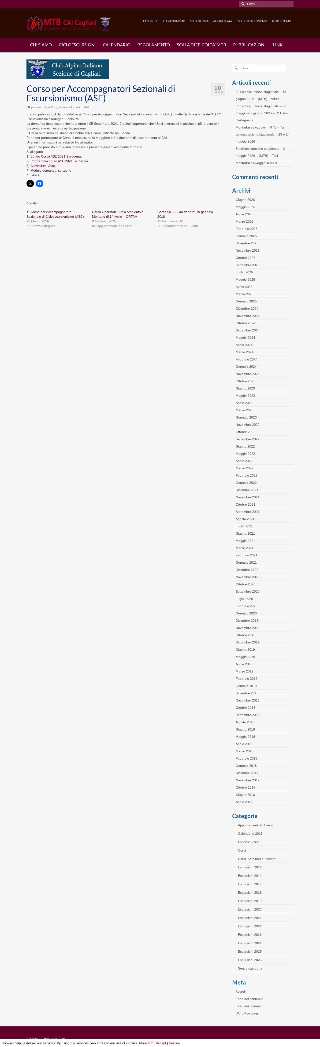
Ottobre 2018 (245, 707)
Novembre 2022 (248, 424)
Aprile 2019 (244, 664)
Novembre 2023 (248, 374)
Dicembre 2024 (247, 308)
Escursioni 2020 (250, 909)
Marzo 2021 (244, 548)
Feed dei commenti (250, 1006)
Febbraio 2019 (246, 678)
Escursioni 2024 (250, 943)
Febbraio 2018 (246, 758)
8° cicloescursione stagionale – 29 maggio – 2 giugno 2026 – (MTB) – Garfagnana (262, 113)
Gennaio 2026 (246, 236)
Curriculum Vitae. (43, 166)
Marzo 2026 (244, 221)
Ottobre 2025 (245, 258)
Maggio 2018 (245, 736)
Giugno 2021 (245, 533)
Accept (161, 1043)
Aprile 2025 (244, 287)
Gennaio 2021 (246, 562)
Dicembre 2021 (247, 490)
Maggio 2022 (245, 454)
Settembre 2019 (248, 642)
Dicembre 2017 (247, 773)
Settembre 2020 (248, 591)
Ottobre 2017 (245, 787)
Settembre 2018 (248, 715)
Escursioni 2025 (250, 951)
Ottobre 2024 (245, 323)
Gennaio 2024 (246, 366)
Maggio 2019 (245, 657)
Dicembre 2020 (247, 570)
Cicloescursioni (249, 842)
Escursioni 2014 (250, 876)
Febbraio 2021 (246, 555)
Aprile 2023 (244, 403)
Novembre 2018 (248, 700)
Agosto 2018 (245, 722)
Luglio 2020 (244, 599)
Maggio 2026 (245, 207)
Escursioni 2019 (250, 901)
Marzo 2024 (244, 352)
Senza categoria (250, 968)
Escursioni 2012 (250, 867)
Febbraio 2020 (246, 606)
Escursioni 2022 (250, 926)
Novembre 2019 (248, 628)
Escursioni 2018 (250, 892)
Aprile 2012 (244, 802)
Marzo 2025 (244, 294)
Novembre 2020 (248, 577)
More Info (146, 1043)
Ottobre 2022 (245, 432)
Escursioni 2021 (250, 918)
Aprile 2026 (244, 214)
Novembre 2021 (248, 497)
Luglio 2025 (244, 272)
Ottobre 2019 (245, 635)
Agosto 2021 (245, 519)
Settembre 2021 (248, 512)
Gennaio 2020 (246, 613)
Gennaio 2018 (246, 766)
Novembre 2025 (248, 250)
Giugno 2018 (245, 729)
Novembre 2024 (248, 316)
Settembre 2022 (248, 439)
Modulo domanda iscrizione (50, 170)
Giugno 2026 (245, 200)
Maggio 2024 (245, 337)
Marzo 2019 (244, 671)
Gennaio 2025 (246, 301)
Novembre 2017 (248, 780)
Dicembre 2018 (247, 693)
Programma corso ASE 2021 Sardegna (59, 161)
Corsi (47, 107)
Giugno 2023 (245, 388)
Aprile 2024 (244, 345)
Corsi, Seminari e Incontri (65, 107)
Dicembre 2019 (247, 620)
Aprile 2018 (244, 744)
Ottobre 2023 (245, 381)
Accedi (241, 991)
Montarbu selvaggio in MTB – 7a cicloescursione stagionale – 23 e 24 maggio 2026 (263, 134)
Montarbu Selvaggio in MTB (256, 163)
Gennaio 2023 (246, 417)
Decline (174, 1043)
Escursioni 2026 (250, 960)
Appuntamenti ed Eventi (255, 825)
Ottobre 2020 (245, 584)
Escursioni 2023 (250, 935)
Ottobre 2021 (245, 504)
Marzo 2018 (244, 751)
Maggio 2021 (245, 541)
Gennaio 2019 (246, 686)
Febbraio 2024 (246, 359)
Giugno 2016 (245, 795)
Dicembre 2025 (247, 243)
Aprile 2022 (244, 461)
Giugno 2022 (245, 446)
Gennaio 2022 (246, 483)
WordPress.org (247, 1013)
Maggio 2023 (245, 395)
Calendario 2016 (250, 833)
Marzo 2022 (244, 468)
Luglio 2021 (244, 526)
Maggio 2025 (245, 279)
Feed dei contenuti (249, 999)
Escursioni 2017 (250, 884)
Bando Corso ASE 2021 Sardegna (55, 156)
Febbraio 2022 (246, 475)
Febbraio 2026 (246, 229)
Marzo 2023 (244, 410)
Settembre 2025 (248, 265)
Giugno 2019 (245, 649)
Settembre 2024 (248, 330)
